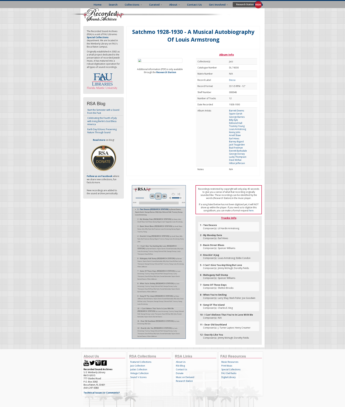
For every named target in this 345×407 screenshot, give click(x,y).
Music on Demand (185, 377)
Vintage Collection (139, 373)
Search (113, 4)
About (173, 4)
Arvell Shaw (235, 135)
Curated (154, 4)
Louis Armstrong (237, 129)
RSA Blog (180, 365)
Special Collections (230, 369)
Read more (99, 139)
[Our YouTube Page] (86, 362)
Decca (232, 80)
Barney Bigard (236, 141)
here (251, 210)
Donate (179, 373)
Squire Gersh (235, 113)
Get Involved (217, 4)
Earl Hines (234, 138)
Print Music (226, 365)
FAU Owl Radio (228, 373)
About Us (180, 361)
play (158, 196)
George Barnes (237, 116)
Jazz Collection (137, 365)
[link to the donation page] (103, 157)
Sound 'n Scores (138, 377)
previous (152, 196)
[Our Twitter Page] (92, 362)
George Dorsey (237, 153)
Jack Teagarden (237, 144)
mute (170, 198)
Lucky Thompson (237, 156)
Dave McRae (235, 159)
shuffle (178, 194)
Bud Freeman (236, 147)
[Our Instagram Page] (98, 362)
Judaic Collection (138, 369)
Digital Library (228, 377)
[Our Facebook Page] (104, 362)
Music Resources (229, 361)
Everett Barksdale (238, 150)
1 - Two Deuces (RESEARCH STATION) (159, 212)
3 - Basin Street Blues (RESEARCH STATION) (159, 229)
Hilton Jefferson (237, 163)
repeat (173, 194)
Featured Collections (140, 361)
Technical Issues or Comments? (102, 392)
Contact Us (194, 4)
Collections (132, 4)
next (164, 196)
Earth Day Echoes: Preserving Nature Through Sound (102, 131)
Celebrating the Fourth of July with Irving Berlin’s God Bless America (102, 121)
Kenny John (234, 132)
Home (98, 4)
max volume (180, 198)
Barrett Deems (236, 110)
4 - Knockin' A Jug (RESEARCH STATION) (160, 238)
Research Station (245, 4)
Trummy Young (237, 126)
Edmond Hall (235, 123)
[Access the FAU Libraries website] (103, 80)
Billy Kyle (233, 120)
